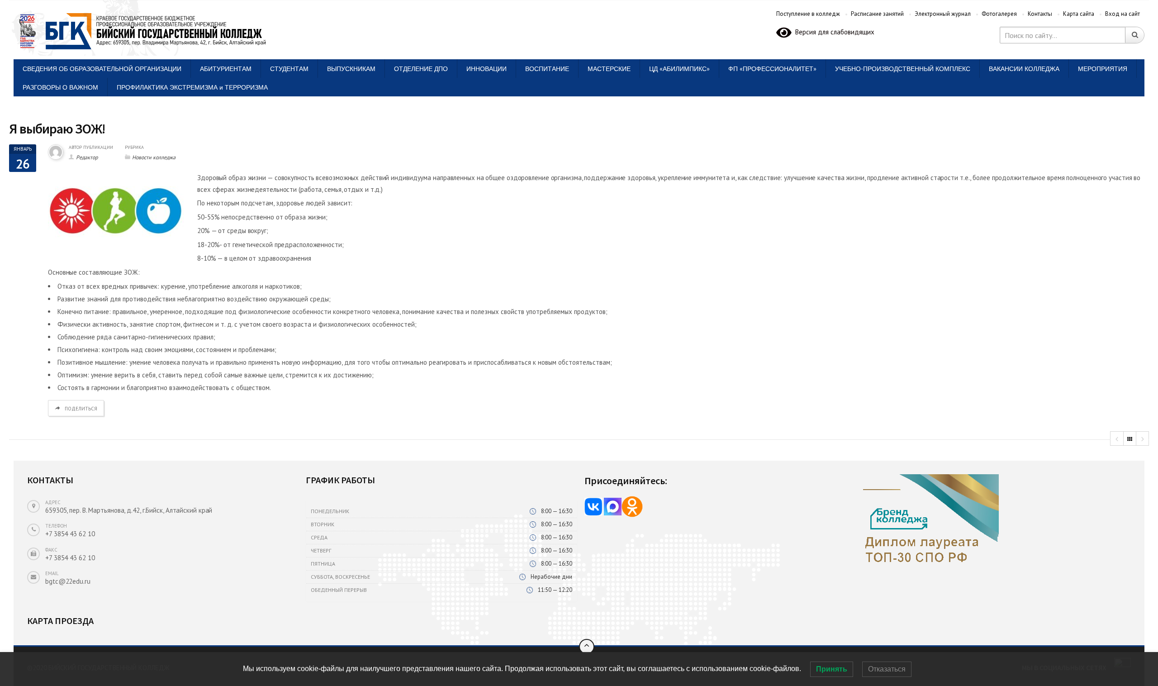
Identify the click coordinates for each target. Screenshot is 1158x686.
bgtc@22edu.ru (67, 581)
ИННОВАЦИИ (486, 68)
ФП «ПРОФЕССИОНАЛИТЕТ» (772, 68)
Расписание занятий (877, 14)
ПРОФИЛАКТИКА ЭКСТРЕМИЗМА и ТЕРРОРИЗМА (192, 87)
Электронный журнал (943, 14)
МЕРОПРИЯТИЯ (1102, 68)
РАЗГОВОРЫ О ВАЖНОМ (60, 87)
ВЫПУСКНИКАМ (351, 68)
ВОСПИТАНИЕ (547, 68)
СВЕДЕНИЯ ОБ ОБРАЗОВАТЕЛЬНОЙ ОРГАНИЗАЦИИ (102, 68)
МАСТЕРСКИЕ (609, 68)
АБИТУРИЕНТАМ (226, 68)
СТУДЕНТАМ (289, 68)
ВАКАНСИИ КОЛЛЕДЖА (1024, 68)
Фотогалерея (999, 14)
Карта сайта (1078, 14)
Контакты (1040, 14)
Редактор (87, 157)
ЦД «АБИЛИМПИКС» (679, 68)
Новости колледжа (154, 157)
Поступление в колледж (808, 14)
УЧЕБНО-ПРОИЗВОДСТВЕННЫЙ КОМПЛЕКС (902, 68)
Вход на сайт (1122, 14)
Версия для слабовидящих (833, 32)
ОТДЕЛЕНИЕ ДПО (421, 68)
